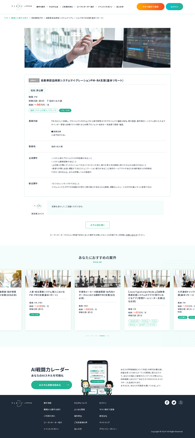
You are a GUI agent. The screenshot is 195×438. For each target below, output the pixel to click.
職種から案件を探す (19, 18)
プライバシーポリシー (108, 429)
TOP (6, 18)
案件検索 (48, 403)
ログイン (103, 403)
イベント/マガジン (105, 6)
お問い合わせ (131, 235)
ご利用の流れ (67, 6)
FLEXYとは (53, 6)
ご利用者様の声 (80, 422)
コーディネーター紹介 (85, 6)
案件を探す (40, 6)
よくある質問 (79, 409)
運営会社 (103, 416)
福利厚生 (78, 416)
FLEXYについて (80, 403)
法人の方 (120, 6)
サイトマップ (104, 422)
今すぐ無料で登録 (106, 409)
